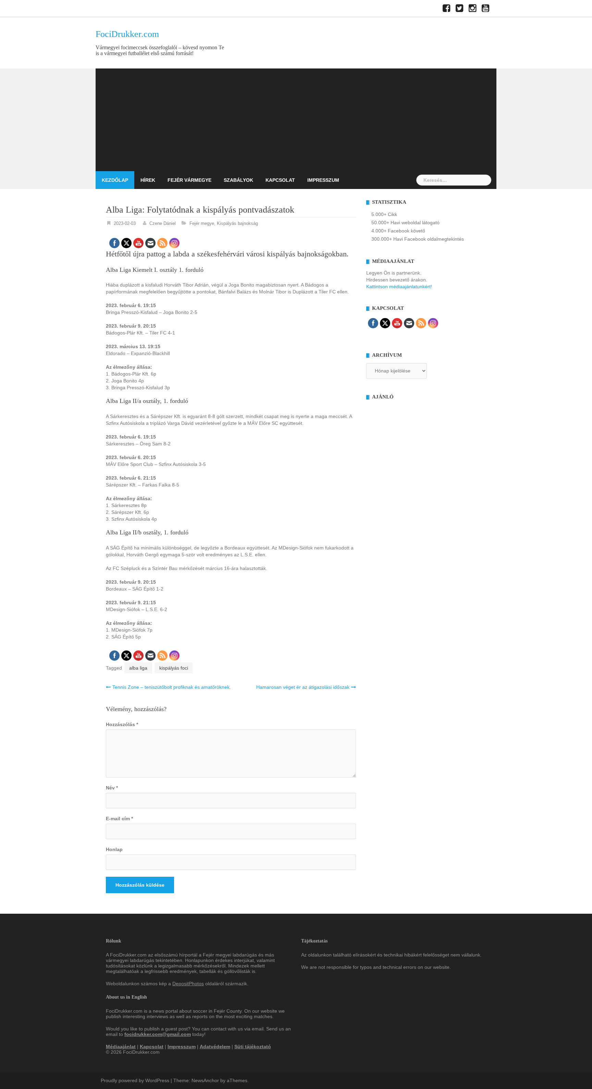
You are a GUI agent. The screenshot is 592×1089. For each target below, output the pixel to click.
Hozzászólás (122, 724)
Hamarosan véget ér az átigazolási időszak (302, 687)
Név (112, 787)
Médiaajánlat (121, 1046)
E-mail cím (119, 818)
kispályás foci (173, 668)
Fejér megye (201, 223)
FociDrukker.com (127, 34)
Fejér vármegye (189, 180)
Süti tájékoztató (252, 1046)
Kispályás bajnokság (237, 223)
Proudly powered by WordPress (135, 1080)
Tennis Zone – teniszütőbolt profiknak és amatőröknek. (171, 687)
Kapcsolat (280, 180)
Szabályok (238, 180)
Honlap (114, 849)
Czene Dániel (162, 223)
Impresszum (323, 180)
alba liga (138, 668)
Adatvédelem (215, 1046)
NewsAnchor (205, 1080)
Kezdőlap (115, 180)
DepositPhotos (188, 983)
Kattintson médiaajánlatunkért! (399, 286)
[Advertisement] (296, 120)
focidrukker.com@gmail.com (157, 1034)
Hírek (147, 180)
